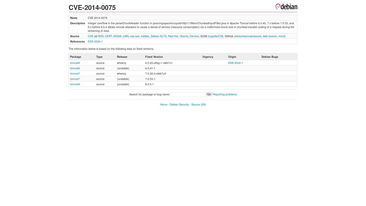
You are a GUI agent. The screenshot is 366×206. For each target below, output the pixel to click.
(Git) (203, 104)
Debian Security (179, 104)
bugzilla (212, 36)
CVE (90, 36)
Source (195, 104)
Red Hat (173, 36)
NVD (101, 36)
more (281, 36)
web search (270, 36)
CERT (108, 36)
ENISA (117, 36)
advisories (240, 36)
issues (257, 36)
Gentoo (194, 36)
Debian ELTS (159, 36)
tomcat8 (75, 84)
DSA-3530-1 (95, 41)
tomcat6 (75, 63)
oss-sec (135, 36)
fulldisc (145, 36)
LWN (126, 36)
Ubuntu (184, 36)
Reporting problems (225, 94)
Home (163, 104)
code (250, 36)
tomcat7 (75, 73)
